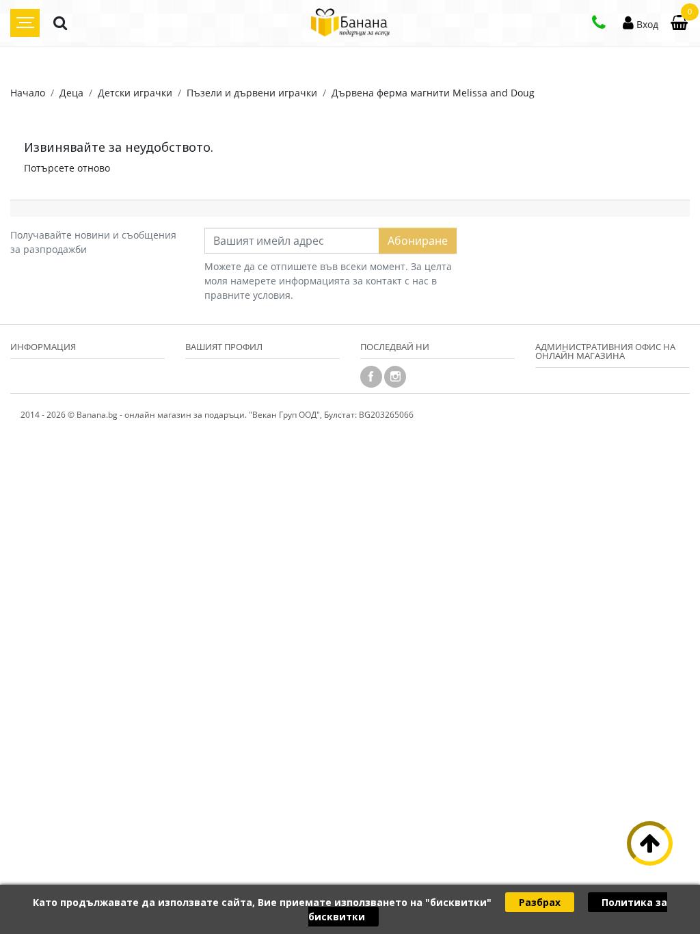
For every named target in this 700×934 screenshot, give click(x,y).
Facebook (371, 377)
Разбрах (540, 902)
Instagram (395, 377)
